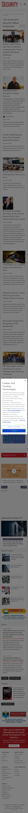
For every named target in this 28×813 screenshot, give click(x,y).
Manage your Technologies (14, 426)
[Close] (25, 380)
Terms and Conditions (14, 410)
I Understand (14, 430)
